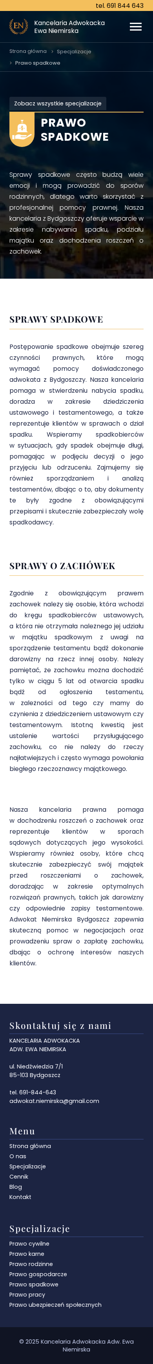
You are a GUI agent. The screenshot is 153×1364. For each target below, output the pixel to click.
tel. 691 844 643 (120, 5)
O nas (17, 1156)
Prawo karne (26, 1253)
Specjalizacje (74, 51)
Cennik (18, 1176)
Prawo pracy (27, 1294)
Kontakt (20, 1197)
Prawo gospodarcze (38, 1274)
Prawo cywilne (29, 1243)
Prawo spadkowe (37, 63)
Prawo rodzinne (31, 1264)
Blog (15, 1186)
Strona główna (28, 51)
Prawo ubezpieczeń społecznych (55, 1304)
